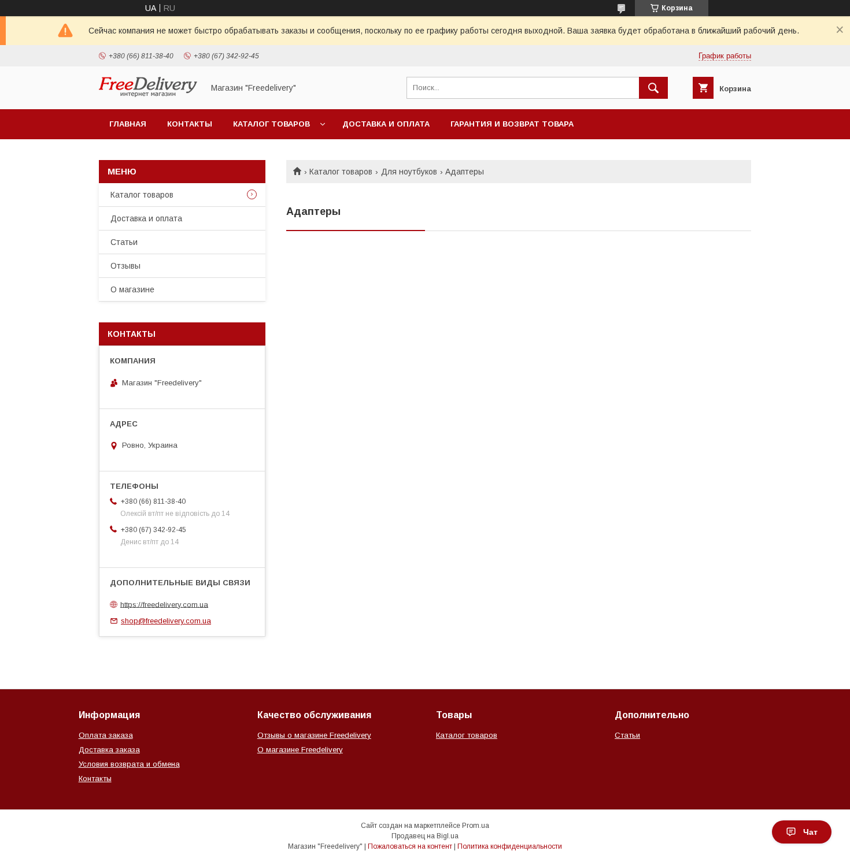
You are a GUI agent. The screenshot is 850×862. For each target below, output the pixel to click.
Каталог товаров (271, 124)
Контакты (189, 124)
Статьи (124, 242)
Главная (127, 124)
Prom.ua (475, 826)
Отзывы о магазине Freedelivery (314, 735)
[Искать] (653, 88)
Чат (810, 832)
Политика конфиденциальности (509, 846)
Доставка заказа (109, 749)
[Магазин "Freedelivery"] (148, 94)
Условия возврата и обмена (129, 764)
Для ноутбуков (409, 171)
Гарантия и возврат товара (512, 124)
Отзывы (125, 265)
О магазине (132, 289)
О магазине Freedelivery (300, 749)
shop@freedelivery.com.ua (166, 620)
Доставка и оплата (386, 124)
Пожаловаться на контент (410, 846)
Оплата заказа (106, 735)
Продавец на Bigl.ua (425, 836)
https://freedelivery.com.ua (164, 604)
